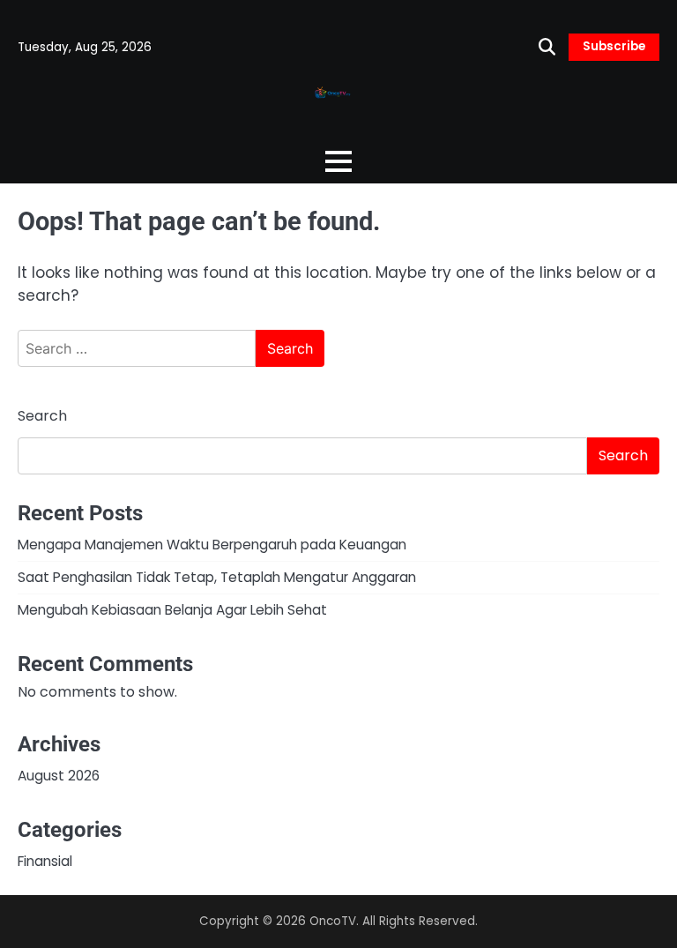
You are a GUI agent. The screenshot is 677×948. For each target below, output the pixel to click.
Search (42, 416)
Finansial (45, 861)
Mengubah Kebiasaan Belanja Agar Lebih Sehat (172, 610)
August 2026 (59, 775)
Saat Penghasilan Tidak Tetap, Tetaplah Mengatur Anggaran (217, 577)
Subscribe (614, 46)
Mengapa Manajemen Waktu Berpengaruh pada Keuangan (212, 544)
